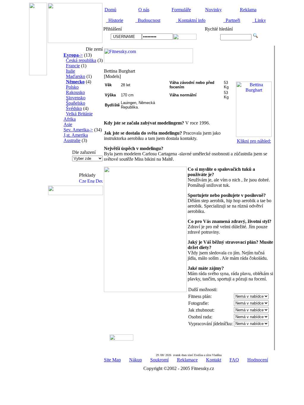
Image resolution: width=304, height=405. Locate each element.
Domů (110, 9)
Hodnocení (257, 359)
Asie (68, 124)
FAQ (234, 359)
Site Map (112, 359)
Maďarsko (75, 76)
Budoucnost (147, 20)
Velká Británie (79, 113)
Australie (72, 140)
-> (73, 55)
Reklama (248, 9)
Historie (114, 20)
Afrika (70, 119)
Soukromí (159, 359)
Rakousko (75, 92)
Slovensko (76, 97)
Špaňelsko (75, 103)
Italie (70, 71)
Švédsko (74, 108)
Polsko (72, 87)
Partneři (231, 20)
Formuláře (181, 9)
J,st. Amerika (76, 135)
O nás (143, 9)
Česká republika (81, 60)
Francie (73, 65)
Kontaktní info (190, 20)
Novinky (213, 9)
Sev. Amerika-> (78, 129)
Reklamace (187, 359)
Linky (259, 20)
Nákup (135, 359)
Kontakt (213, 359)
